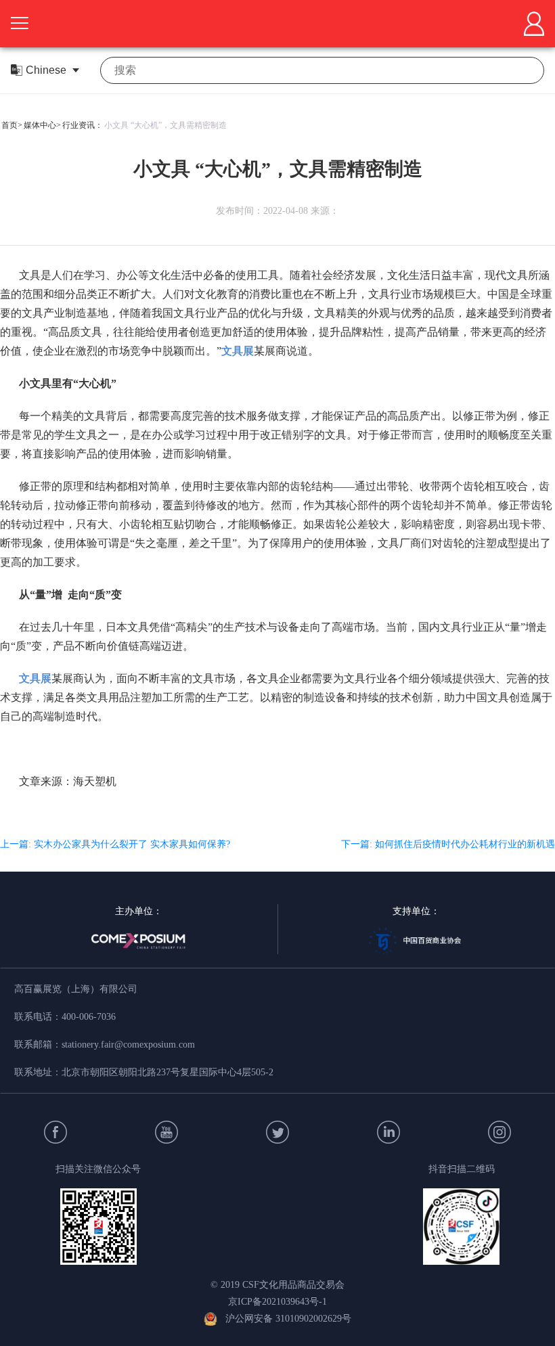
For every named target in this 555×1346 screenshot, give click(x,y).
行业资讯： (82, 125)
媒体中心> (42, 125)
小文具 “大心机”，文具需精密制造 (165, 125)
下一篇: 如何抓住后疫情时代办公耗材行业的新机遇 (448, 844)
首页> (11, 125)
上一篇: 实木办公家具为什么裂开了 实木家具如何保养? (115, 844)
